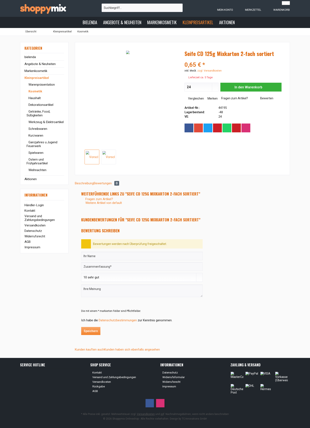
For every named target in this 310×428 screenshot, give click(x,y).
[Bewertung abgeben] (233, 59)
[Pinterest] (217, 128)
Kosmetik (35, 91)
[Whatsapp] (226, 128)
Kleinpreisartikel (36, 78)
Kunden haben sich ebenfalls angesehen (132, 349)
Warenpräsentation (41, 84)
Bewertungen (106, 183)
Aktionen (30, 179)
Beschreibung (84, 183)
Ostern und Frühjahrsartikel (37, 161)
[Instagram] (245, 128)
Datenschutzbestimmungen (118, 320)
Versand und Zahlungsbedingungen (39, 218)
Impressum (32, 247)
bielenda (30, 57)
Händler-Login (34, 205)
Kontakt (29, 211)
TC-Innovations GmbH (194, 418)
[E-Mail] (236, 128)
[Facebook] (189, 128)
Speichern (91, 331)
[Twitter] (208, 128)
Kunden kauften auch (89, 349)
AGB (27, 242)
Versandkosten (35, 225)
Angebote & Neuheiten (40, 64)
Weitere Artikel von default (103, 203)
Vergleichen (195, 98)
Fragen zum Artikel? (234, 98)
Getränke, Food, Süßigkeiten (38, 113)
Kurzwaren (35, 135)
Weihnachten (37, 170)
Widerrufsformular (173, 377)
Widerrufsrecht (34, 236)
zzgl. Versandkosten (209, 70)
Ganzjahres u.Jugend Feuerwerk (42, 144)
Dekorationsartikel (40, 105)
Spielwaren (35, 153)
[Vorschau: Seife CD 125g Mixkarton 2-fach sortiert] (92, 157)
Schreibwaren (37, 129)
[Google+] (198, 128)
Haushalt (34, 98)
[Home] (76, 22)
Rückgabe (98, 386)
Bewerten (266, 98)
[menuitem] (277, 9)
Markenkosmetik (35, 71)
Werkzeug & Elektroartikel (46, 122)
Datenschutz (33, 231)
